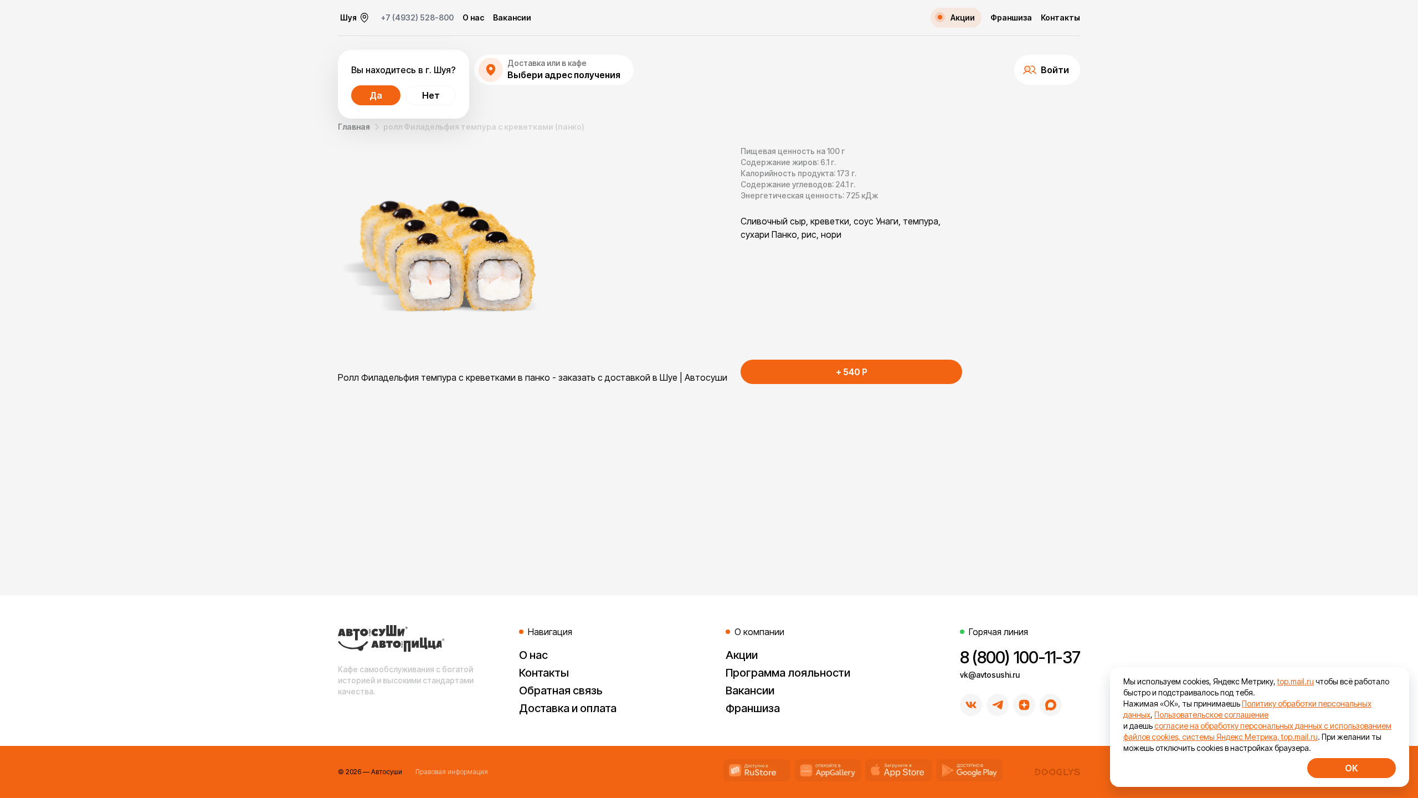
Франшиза (1011, 18)
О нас (473, 18)
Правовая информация (451, 772)
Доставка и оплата (567, 708)
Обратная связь (561, 690)
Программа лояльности (788, 672)
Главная (354, 126)
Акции (742, 655)
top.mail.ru (1295, 681)
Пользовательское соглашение (1211, 714)
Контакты (1060, 18)
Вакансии (512, 18)
